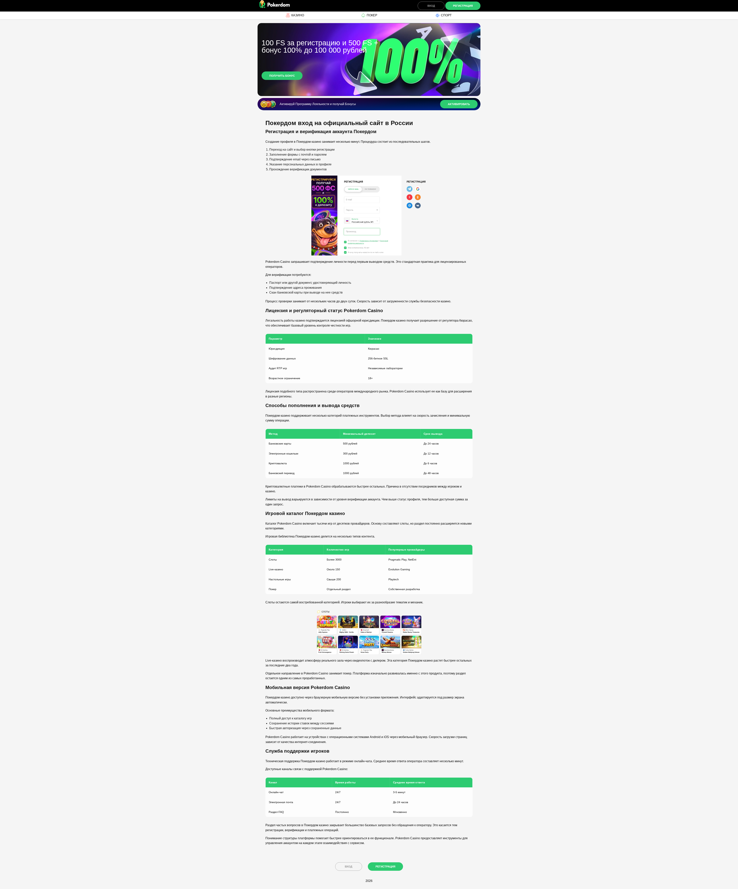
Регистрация (463, 5)
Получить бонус (282, 75)
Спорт (446, 15)
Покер (372, 15)
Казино (297, 15)
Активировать (459, 104)
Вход (431, 5)
